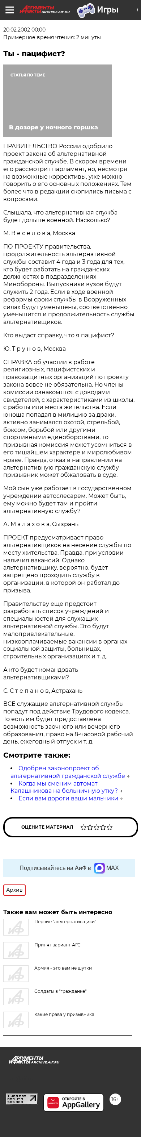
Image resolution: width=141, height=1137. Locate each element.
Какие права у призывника (64, 1014)
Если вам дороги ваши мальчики (68, 798)
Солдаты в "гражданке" (60, 991)
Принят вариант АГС (57, 945)
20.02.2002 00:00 (24, 29)
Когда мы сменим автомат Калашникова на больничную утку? (64, 787)
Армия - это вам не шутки (63, 968)
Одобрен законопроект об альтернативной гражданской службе (67, 772)
